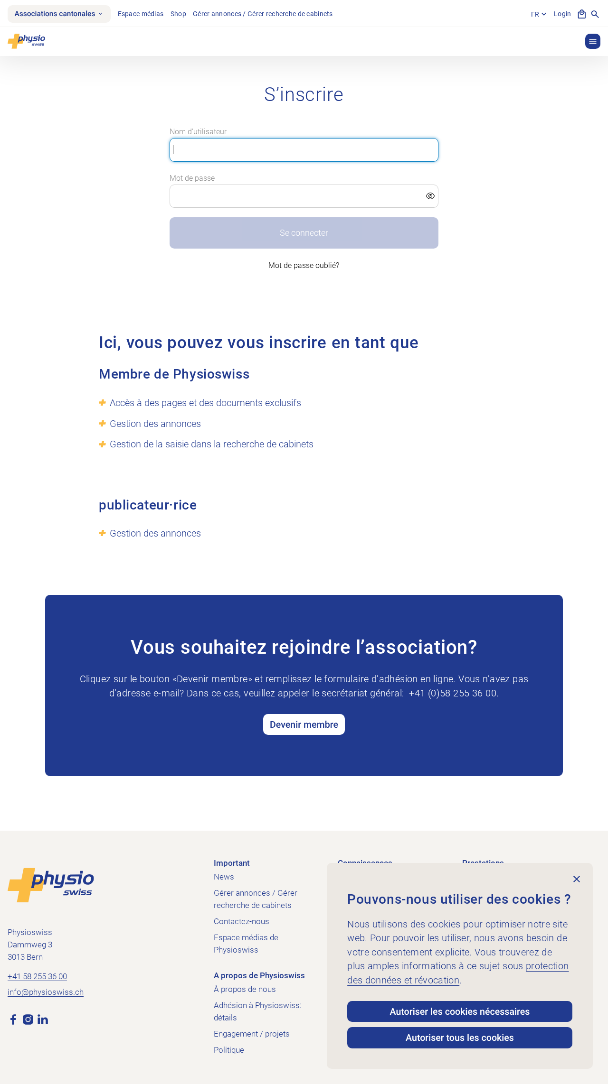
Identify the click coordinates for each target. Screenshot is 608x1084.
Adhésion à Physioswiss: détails (258, 1011)
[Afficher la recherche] (595, 14)
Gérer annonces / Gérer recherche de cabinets (263, 14)
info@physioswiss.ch (46, 992)
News (224, 876)
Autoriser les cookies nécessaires (460, 1011)
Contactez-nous (241, 921)
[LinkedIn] (42, 1019)
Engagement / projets (252, 1033)
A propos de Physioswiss (259, 975)
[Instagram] (28, 1019)
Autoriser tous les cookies (460, 1037)
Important (232, 863)
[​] (304, 196)
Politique (229, 1050)
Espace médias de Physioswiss (246, 943)
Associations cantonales (54, 13)
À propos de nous (245, 989)
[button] (592, 41)
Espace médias (141, 14)
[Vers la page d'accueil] (51, 884)
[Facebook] (13, 1019)
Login (562, 14)
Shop (178, 14)
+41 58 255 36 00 (37, 976)
